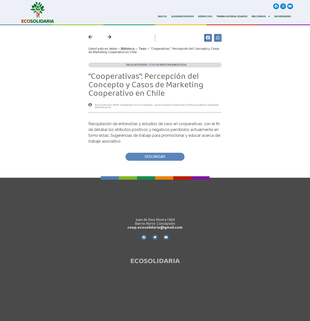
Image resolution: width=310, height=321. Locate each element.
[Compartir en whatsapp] (218, 38)
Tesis (142, 48)
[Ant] (94, 37)
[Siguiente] (106, 37)
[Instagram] (283, 6)
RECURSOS (259, 16)
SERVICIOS (205, 16)
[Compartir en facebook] (208, 38)
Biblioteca (127, 48)
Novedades (282, 16)
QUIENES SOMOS (182, 16)
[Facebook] (276, 6)
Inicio (113, 48)
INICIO (162, 16)
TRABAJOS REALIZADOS (232, 16)
